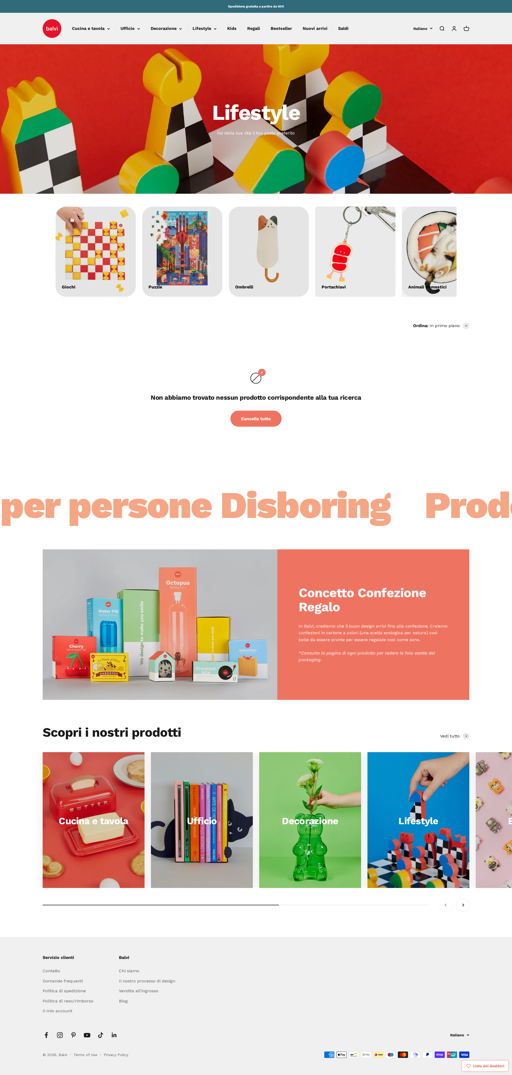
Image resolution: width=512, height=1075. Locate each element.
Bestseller (281, 28)
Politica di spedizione (64, 990)
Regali (253, 28)
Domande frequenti (63, 980)
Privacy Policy (116, 1055)
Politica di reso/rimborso (68, 1000)
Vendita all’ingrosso (138, 990)
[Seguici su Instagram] (59, 1035)
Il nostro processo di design (147, 980)
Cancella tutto (256, 418)
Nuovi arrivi (315, 28)
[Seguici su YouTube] (87, 1035)
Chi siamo (129, 970)
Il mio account (57, 1010)
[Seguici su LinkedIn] (114, 1035)
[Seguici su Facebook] (46, 1035)
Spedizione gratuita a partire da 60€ (256, 6)
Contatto (51, 970)
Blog (123, 1000)
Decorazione (164, 28)
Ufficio (128, 28)
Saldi (343, 28)
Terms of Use (86, 1055)
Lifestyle (202, 28)
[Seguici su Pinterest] (73, 1035)
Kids (232, 28)
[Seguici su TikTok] (100, 1035)
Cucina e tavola (88, 28)
